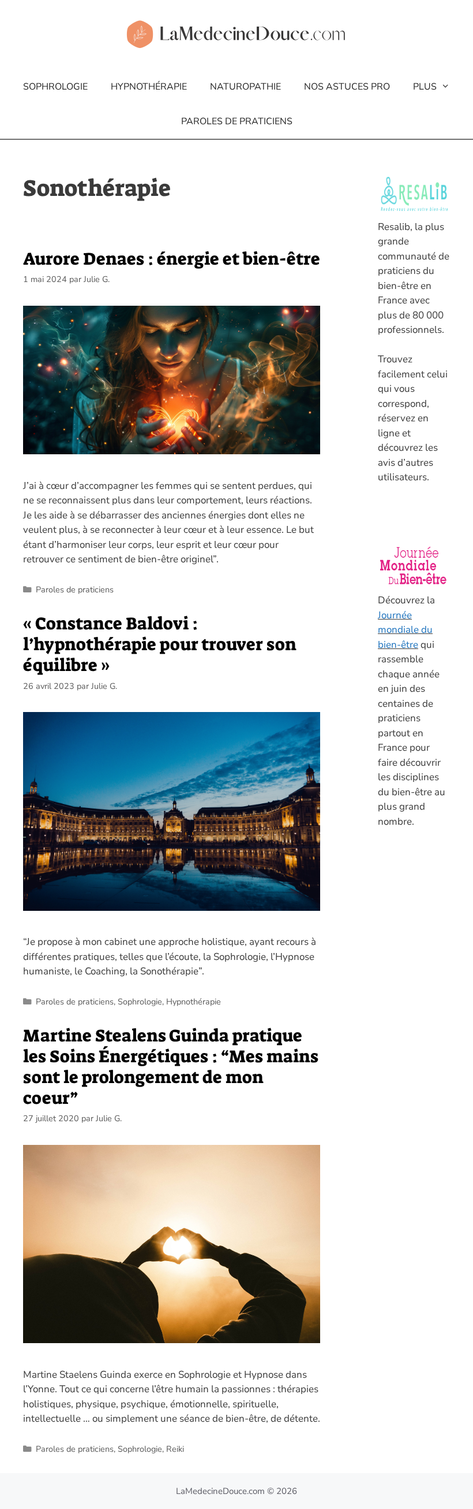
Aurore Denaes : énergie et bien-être (171, 258)
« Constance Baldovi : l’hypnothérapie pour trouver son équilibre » (159, 644)
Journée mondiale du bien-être (405, 630)
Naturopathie (245, 86)
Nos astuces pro (347, 86)
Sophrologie (55, 86)
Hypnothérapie (149, 86)
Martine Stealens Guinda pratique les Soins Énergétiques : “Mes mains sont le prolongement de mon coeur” (170, 1067)
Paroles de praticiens (236, 121)
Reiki (175, 1449)
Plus (425, 86)
